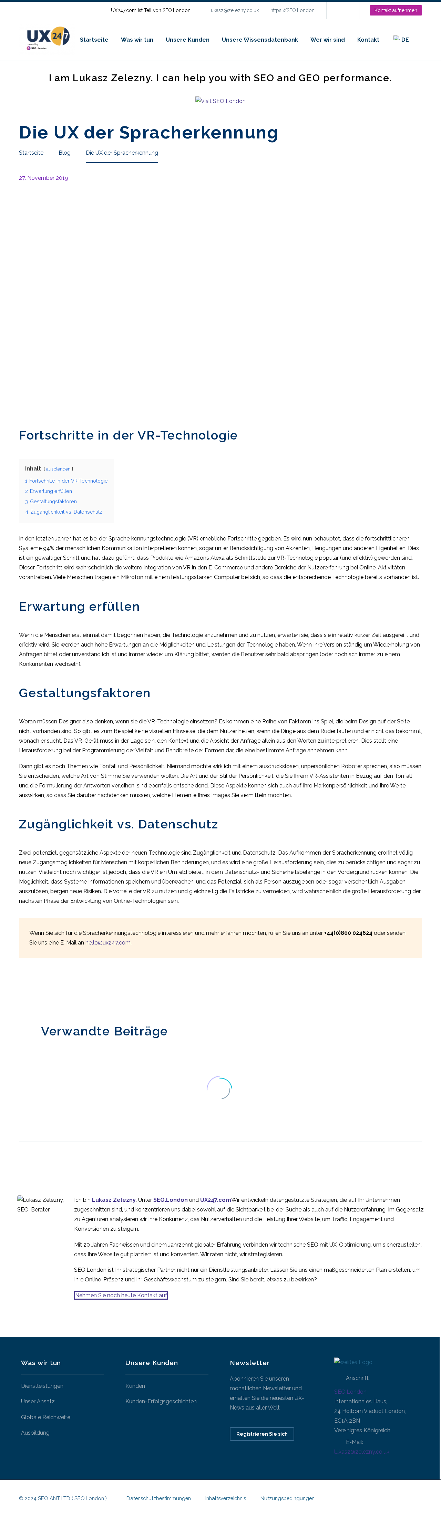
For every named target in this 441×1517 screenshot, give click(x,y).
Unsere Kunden (187, 40)
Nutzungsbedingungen (287, 1498)
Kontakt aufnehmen (396, 10)
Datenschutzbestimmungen (158, 1498)
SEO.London (350, 1392)
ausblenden (58, 469)
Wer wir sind (327, 40)
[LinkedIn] (342, 10)
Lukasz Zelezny (114, 1200)
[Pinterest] (44, 989)
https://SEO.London (292, 10)
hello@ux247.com (108, 942)
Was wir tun (137, 40)
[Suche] (422, 39)
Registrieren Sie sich (262, 1434)
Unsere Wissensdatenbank (260, 40)
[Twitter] (34, 989)
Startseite (94, 40)
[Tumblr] (54, 989)
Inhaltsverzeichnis (225, 1498)
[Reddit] (75, 989)
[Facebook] (23, 989)
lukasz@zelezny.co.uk (234, 10)
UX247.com (215, 1200)
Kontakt (368, 40)
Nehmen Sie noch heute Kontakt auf (121, 1295)
